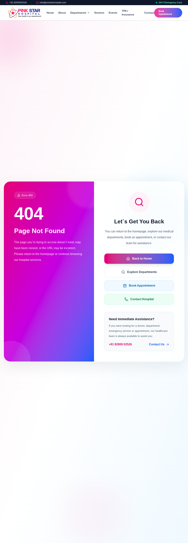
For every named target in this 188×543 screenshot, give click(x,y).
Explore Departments (142, 272)
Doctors (99, 12)
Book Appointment (142, 285)
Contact (149, 12)
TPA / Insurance (128, 12)
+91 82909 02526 (120, 344)
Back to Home (142, 258)
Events (113, 12)
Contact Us (156, 344)
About (62, 12)
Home (50, 12)
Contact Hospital (142, 299)
